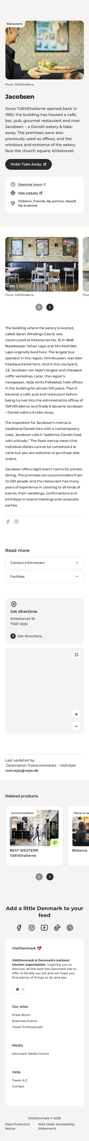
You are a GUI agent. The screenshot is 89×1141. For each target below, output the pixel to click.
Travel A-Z (19, 1080)
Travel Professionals (27, 1027)
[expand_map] (76, 654)
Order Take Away (26, 164)
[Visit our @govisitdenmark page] (57, 927)
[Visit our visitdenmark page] (44, 927)
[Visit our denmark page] (19, 927)
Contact (18, 1086)
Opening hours (30, 184)
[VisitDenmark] (27, 948)
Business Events (24, 1021)
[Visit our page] (31, 927)
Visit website (28, 193)
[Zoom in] (76, 714)
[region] (44, 690)
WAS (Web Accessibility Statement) (56, 1126)
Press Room (21, 1015)
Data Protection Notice (17, 1126)
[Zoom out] (76, 726)
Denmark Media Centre (30, 1054)
